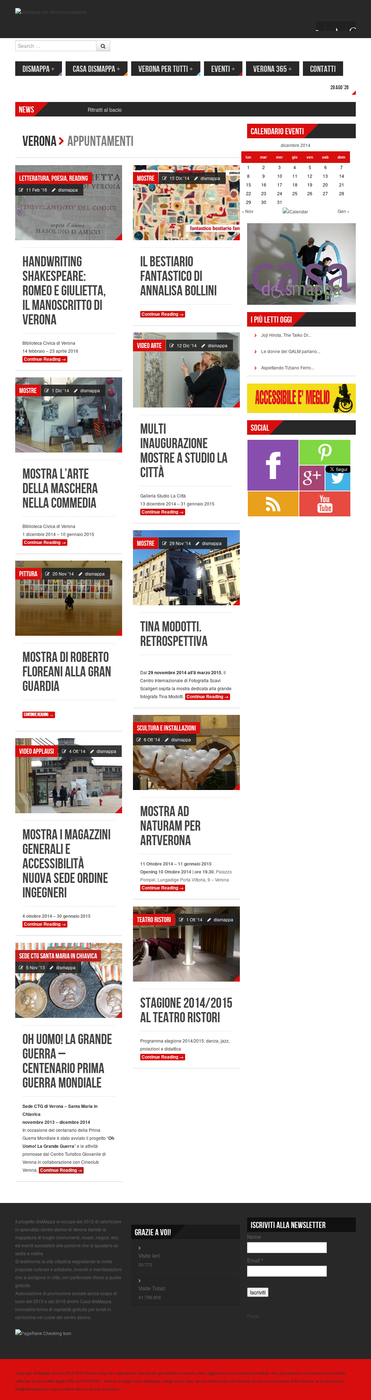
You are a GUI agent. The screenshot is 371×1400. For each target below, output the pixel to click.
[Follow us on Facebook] (320, 26)
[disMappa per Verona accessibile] (51, 11)
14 (341, 176)
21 (341, 184)
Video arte (149, 345)
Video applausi (36, 751)
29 (248, 202)
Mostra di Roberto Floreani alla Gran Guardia (66, 672)
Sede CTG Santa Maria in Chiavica (58, 956)
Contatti (323, 69)
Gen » (344, 211)
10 (279, 176)
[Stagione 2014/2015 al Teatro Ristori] (186, 944)
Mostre (145, 178)
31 (279, 202)
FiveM (253, 1316)
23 (263, 193)
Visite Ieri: (149, 1255)
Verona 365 (272, 69)
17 (279, 184)
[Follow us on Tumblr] (351, 26)
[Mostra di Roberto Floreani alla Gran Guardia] (68, 598)
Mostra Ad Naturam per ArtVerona (170, 826)
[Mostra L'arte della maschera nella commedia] (68, 415)
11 (294, 176)
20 (325, 184)
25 (294, 193)
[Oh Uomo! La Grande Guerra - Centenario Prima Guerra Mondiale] (68, 980)
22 (248, 193)
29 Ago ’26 (339, 87)
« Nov (247, 211)
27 (325, 193)
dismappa (68, 190)
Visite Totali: (152, 1288)
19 (309, 184)
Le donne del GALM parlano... (290, 351)
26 (309, 193)
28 (341, 193)
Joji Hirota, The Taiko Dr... (286, 335)
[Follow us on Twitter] (330, 26)
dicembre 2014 (295, 145)
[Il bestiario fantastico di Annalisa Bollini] (186, 202)
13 (325, 176)
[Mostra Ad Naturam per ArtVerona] (186, 752)
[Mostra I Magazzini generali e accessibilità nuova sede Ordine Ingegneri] (68, 775)
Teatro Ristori (154, 920)
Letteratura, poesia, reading (53, 178)
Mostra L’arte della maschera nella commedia (60, 489)
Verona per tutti (165, 69)
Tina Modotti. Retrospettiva (174, 634)
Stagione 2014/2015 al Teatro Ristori (186, 1011)
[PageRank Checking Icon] (43, 1332)
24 (279, 193)
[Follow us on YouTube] (341, 26)
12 (309, 176)
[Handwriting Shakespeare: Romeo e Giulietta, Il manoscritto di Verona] (68, 202)
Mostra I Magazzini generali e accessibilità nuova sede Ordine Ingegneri (66, 864)
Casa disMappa (96, 69)
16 (263, 184)
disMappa (38, 69)
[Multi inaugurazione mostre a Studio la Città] (186, 370)
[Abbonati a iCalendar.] (295, 211)
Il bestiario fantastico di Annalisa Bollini (178, 277)
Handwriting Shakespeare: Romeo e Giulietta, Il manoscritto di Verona (64, 291)
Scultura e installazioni (166, 728)
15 (248, 184)
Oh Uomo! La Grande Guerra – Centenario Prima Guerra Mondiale (67, 1061)
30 (263, 202)
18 (294, 184)
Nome (254, 1236)
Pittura (28, 574)
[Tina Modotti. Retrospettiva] (186, 567)
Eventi (223, 69)
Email (255, 1260)
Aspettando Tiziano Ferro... (287, 367)
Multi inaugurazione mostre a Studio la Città (184, 451)
